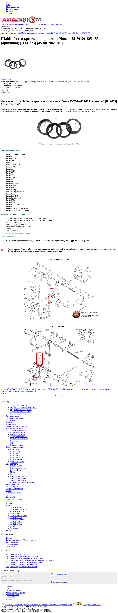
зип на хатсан (104, 389)
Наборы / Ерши (16, 466)
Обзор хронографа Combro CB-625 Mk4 (21, 567)
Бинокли (9, 501)
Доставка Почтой (12, 595)
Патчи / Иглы (15, 470)
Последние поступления (15, 554)
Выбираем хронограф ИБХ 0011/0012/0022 (22, 565)
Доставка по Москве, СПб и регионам (21, 540)
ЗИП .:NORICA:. (16, 522)
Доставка (9, 11)
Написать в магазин (59, 582)
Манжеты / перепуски (14, 418)
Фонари (9, 503)
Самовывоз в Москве (9, 24)
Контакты (9, 538)
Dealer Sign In (6, 26)
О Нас (8, 5)
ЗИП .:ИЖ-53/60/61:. (18, 511)
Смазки (13, 474)
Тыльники (14, 528)
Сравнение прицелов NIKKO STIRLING (22, 556)
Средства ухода (12, 464)
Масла (12, 472)
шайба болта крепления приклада (22, 391)
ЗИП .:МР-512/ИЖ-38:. (19, 509)
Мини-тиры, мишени (14, 499)
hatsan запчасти (72, 389)
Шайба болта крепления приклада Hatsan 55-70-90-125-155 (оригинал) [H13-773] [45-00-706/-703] (56, 33)
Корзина (9, 599)
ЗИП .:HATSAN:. (17, 507)
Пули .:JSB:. (15, 449)
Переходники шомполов (19, 468)
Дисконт (9, 530)
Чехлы (8, 491)
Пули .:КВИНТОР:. (18, 460)
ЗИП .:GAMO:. (16, 514)
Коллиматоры (15, 441)
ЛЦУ (12, 443)
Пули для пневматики (14, 447)
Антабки (13, 526)
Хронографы (11, 424)
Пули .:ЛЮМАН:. (17, 457)
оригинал (4, 391)
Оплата (9, 13)
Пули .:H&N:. (15, 451)
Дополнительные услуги (20, 414)
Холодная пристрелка (18, 437)
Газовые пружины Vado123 (16, 406)
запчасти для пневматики (88, 389)
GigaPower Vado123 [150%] (20, 412)
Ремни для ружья (12, 487)
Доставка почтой (39, 24)
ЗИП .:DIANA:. (16, 518)
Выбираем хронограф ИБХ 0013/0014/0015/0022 (24, 562)
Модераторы (10, 420)
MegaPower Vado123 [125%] (21, 410)
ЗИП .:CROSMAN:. (17, 520)
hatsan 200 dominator (34, 389)
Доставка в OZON (25, 24)
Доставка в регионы (14, 9)
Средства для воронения (19, 478)
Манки (8, 495)
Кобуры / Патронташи (14, 489)
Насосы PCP (10, 497)
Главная (9, 3)
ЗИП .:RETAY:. (16, 524)
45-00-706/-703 (12, 389)
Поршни (9, 422)
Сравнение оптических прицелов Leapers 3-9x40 (25, 558)
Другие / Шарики (17, 462)
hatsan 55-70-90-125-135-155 (54, 389)
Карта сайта (10, 546)
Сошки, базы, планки (18, 445)
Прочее (13, 33)
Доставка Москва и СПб (15, 593)
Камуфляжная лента (13, 493)
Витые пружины (12, 416)
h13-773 (22, 389)
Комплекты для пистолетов (16, 426)
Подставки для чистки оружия (22, 482)
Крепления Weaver (17, 435)
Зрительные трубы (17, 433)
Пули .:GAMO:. (16, 455)
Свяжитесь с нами (13, 591)
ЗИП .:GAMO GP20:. (18, 516)
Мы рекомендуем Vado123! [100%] (23, 408)
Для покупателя (12, 542)
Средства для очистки (18, 476)
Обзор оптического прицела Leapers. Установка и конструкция (30, 560)
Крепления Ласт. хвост (19, 439)
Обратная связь (12, 7)
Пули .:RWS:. (15, 453)
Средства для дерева (18, 480)
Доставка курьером (54, 24)
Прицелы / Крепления (14, 428)
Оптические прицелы (18, 430)
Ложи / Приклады (13, 484)
